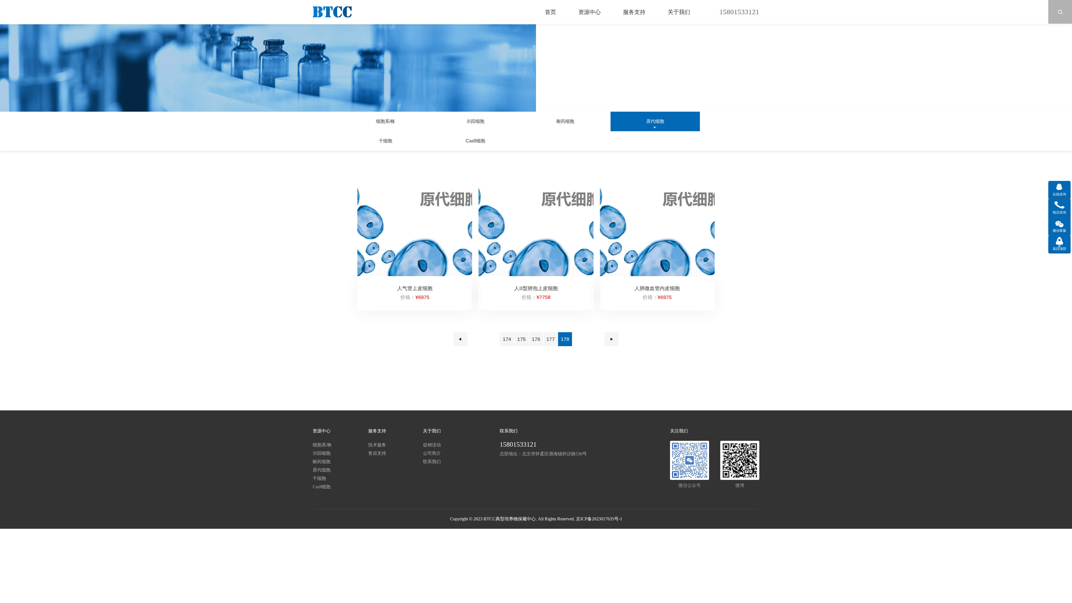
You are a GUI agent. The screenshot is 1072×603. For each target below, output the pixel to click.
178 (565, 339)
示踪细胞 (475, 121)
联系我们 (432, 461)
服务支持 (634, 12)
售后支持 (377, 453)
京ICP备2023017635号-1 (599, 518)
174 (507, 339)
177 (550, 339)
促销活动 (432, 444)
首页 (550, 12)
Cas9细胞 (475, 140)
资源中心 (589, 12)
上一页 (460, 339)
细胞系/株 (385, 121)
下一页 (612, 339)
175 (521, 339)
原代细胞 (655, 121)
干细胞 (385, 140)
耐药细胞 (565, 121)
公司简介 (432, 453)
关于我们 (679, 12)
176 (536, 339)
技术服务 (377, 444)
